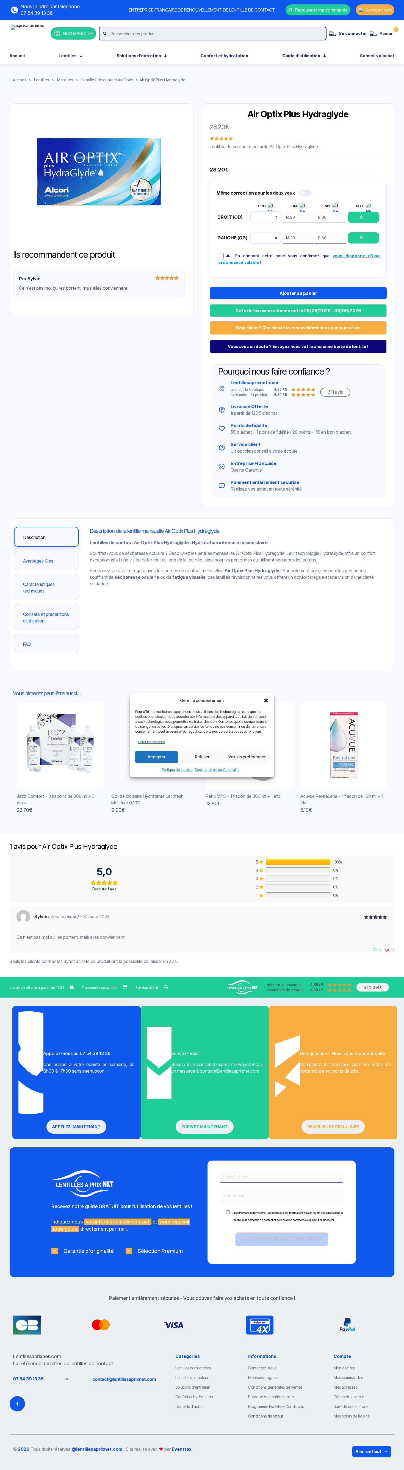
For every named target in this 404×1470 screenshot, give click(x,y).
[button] (266, 700)
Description (34, 537)
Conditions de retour (265, 1416)
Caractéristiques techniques (39, 588)
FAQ (27, 644)
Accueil (19, 79)
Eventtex (182, 1449)
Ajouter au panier (298, 293)
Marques (65, 79)
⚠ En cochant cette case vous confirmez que (299, 259)
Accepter (156, 756)
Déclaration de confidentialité (217, 770)
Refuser (202, 756)
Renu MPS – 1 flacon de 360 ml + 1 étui (243, 796)
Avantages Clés (38, 561)
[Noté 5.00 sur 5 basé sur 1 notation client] (222, 139)
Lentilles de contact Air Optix (107, 79)
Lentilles (41, 79)
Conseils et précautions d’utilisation (46, 617)
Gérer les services (151, 742)
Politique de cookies (177, 770)
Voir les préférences (247, 756)
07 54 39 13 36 (28, 1379)
